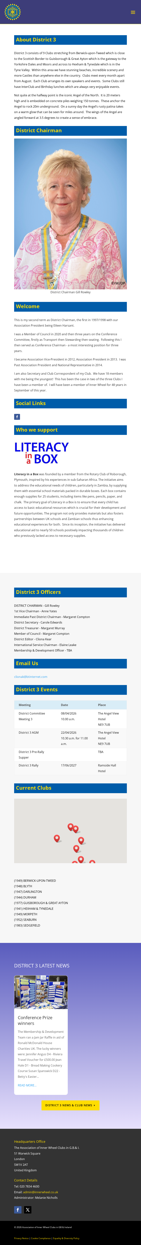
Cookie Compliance (41, 1238)
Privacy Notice (21, 1238)
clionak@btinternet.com (30, 677)
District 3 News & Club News (68, 1105)
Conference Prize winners (35, 1020)
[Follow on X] (27, 1210)
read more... (27, 1085)
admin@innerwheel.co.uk (40, 1192)
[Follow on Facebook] (17, 417)
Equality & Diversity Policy (66, 1238)
